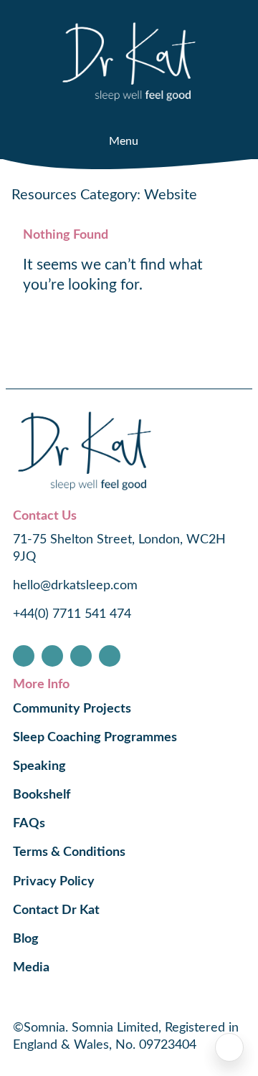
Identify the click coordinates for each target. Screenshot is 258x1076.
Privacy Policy (54, 881)
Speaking (39, 766)
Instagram (52, 656)
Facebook (23, 656)
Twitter (81, 656)
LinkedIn (109, 656)
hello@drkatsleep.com (75, 585)
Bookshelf (41, 795)
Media (31, 967)
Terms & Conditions (69, 852)
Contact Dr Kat (56, 910)
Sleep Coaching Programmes (95, 737)
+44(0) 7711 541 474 (72, 614)
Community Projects (72, 709)
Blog (26, 939)
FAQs (29, 823)
